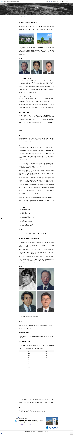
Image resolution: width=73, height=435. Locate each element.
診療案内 (54, 1)
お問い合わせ (30, 424)
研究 (57, 1)
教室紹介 (50, 1)
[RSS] (1, 433)
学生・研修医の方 (62, 1)
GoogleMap (21, 424)
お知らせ (67, 1)
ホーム (47, 1)
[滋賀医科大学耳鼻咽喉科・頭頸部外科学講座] (10, 1)
